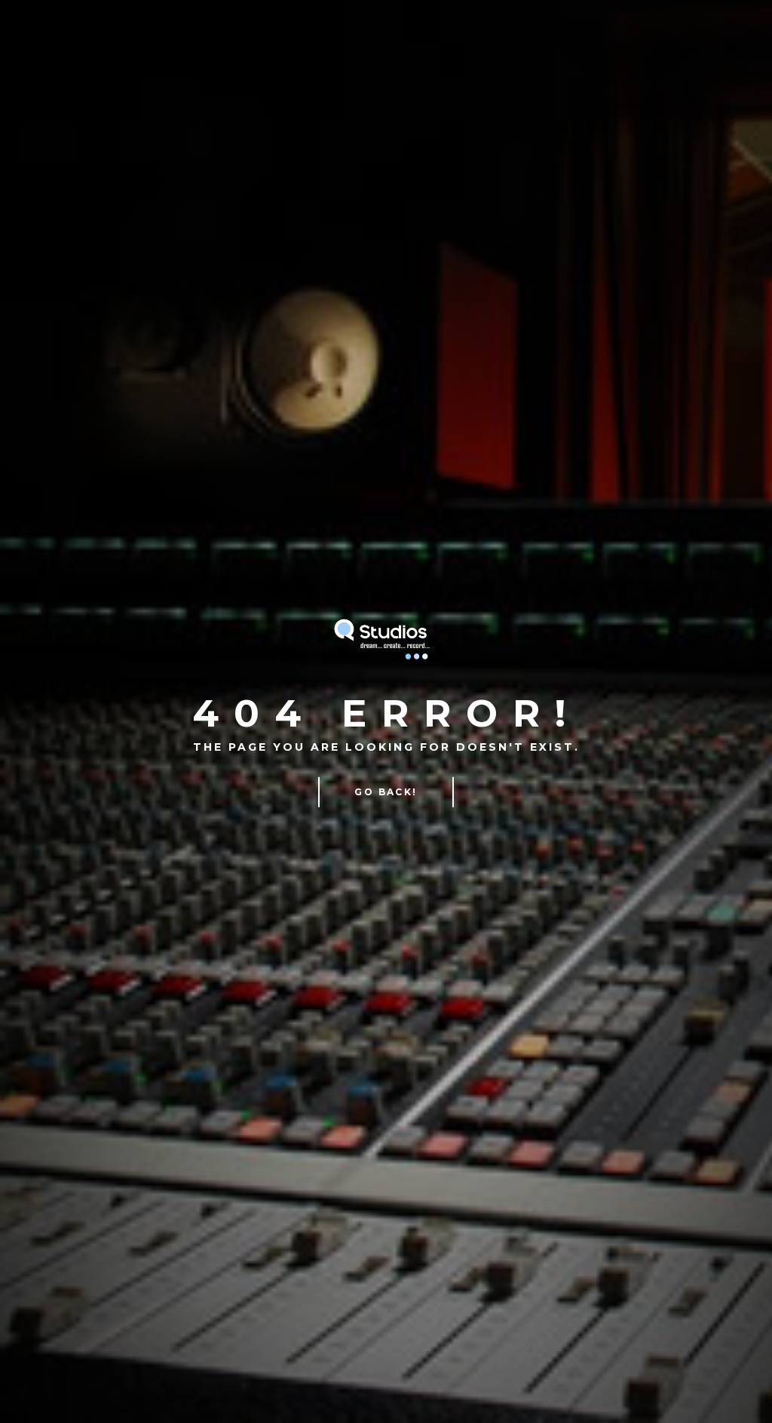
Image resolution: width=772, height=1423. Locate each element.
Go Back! (385, 792)
